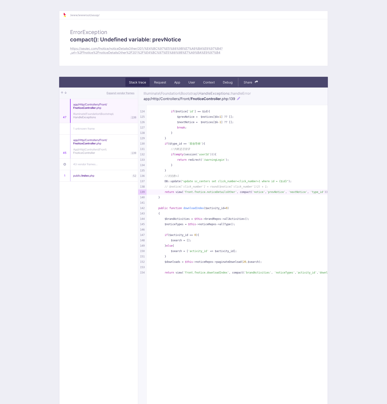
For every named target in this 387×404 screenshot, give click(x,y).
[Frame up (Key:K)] (62, 93)
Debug (228, 82)
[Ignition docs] (66, 15)
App (177, 82)
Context (209, 82)
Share (248, 82)
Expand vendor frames (120, 93)
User (191, 82)
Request (160, 82)
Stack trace (137, 82)
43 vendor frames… (85, 164)
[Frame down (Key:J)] (65, 93)
